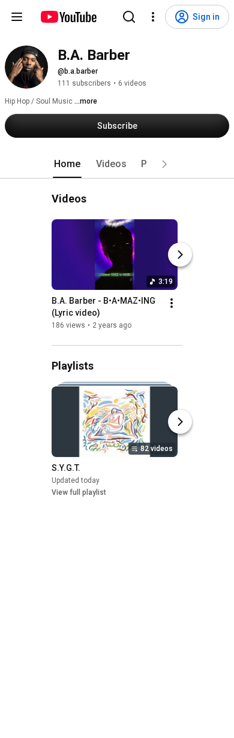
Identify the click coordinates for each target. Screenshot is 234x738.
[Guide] (17, 17)
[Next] (180, 255)
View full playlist (79, 492)
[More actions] (172, 303)
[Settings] (153, 17)
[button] (164, 164)
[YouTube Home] (68, 17)
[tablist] (117, 164)
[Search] (129, 17)
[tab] (67, 164)
